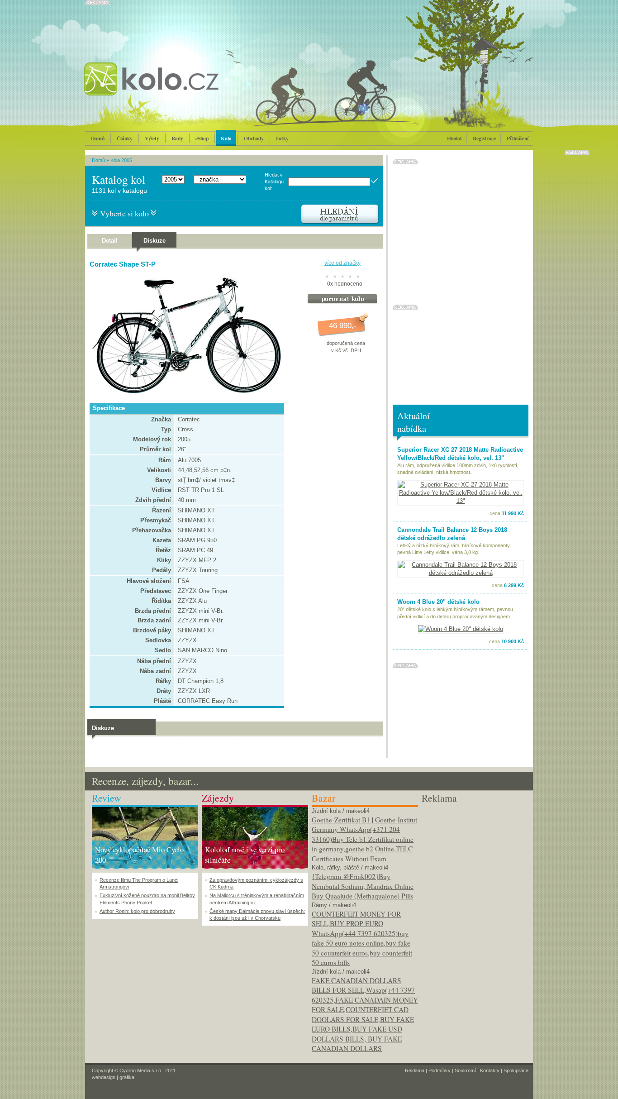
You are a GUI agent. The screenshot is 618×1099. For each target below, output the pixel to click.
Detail (110, 240)
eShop (202, 138)
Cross (185, 429)
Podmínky (439, 1070)
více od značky (342, 263)
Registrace (484, 138)
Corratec (189, 419)
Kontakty (489, 1070)
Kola (226, 138)
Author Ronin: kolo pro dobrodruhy (137, 911)
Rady (177, 138)
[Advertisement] (475, 861)
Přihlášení (517, 138)
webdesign (103, 1077)
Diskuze (154, 240)
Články (125, 138)
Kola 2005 (121, 160)
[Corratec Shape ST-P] (184, 394)
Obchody (254, 138)
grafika (126, 1077)
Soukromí (465, 1070)
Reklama (414, 1070)
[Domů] (175, 88)
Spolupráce (516, 1070)
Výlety (152, 138)
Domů (98, 138)
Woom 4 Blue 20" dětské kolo (438, 601)
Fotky (282, 138)
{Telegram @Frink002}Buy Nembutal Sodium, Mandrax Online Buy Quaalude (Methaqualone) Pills (363, 886)
